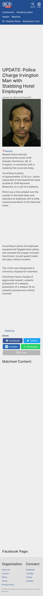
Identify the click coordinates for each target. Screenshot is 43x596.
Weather (16, 16)
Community (8, 12)
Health (5, 16)
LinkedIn (13, 346)
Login (39, 7)
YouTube (29, 573)
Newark (9, 151)
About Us (6, 570)
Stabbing (9, 330)
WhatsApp (32, 346)
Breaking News (25, 12)
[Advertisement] (21, 47)
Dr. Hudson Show (11, 21)
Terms (4, 581)
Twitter (33, 340)
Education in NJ (31, 21)
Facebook (14, 340)
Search (32, 7)
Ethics (4, 577)
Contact (5, 573)
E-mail (23, 352)
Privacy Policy (8, 585)
